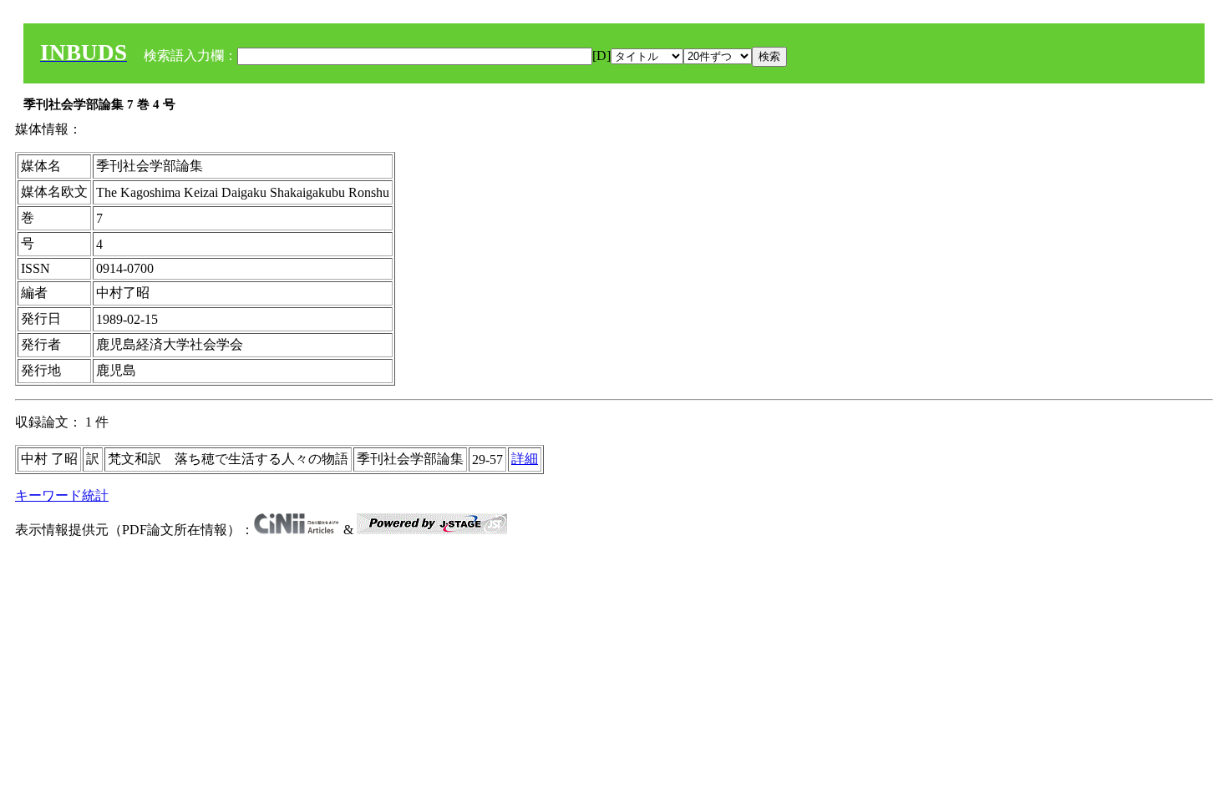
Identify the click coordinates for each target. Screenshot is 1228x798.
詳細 (524, 459)
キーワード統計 (62, 495)
